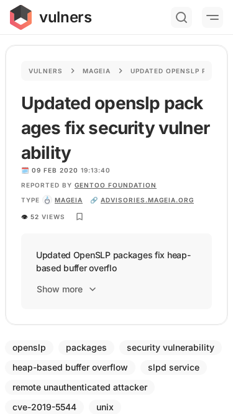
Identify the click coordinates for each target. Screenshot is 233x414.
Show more (60, 289)
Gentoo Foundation (116, 185)
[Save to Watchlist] (79, 216)
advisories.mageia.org (147, 200)
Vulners (46, 70)
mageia (69, 200)
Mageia (97, 70)
